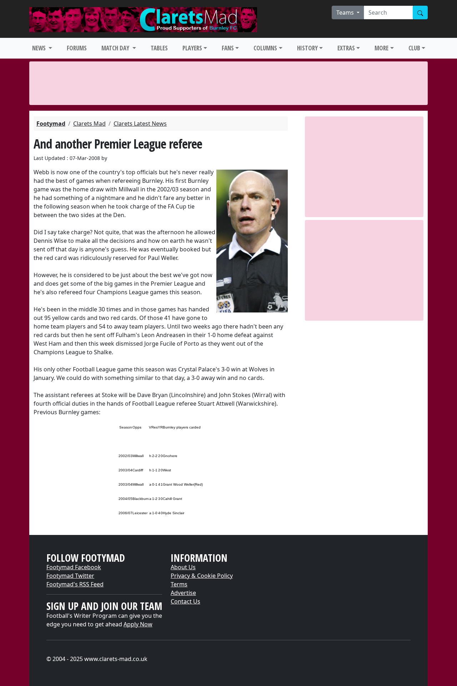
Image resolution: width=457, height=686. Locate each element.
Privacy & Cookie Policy (202, 576)
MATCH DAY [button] (116, 48)
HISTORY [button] (307, 48)
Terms (179, 584)
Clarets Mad (89, 123)
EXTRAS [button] (346, 48)
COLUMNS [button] (265, 48)
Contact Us (185, 601)
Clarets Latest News (140, 123)
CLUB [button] (414, 48)
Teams (345, 12)
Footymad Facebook (73, 567)
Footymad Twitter (70, 576)
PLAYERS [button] (192, 48)
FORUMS (77, 48)
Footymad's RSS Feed (75, 584)
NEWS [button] (39, 48)
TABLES (159, 48)
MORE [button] (381, 48)
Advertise (183, 593)
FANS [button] (228, 48)
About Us (183, 567)
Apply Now (138, 624)
